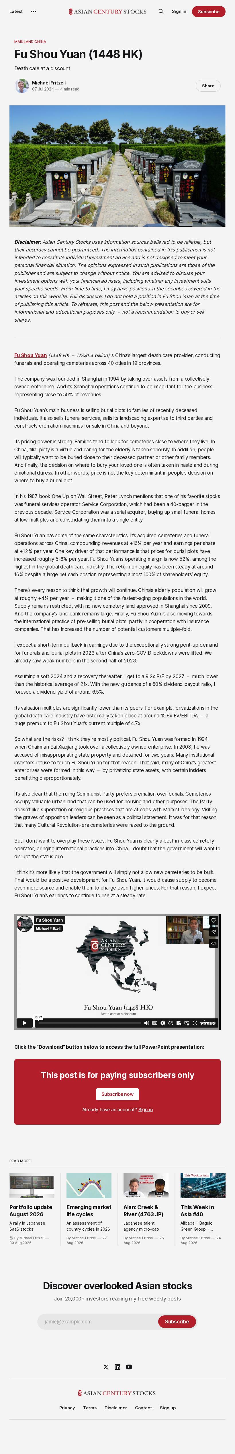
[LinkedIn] (117, 1367)
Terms (90, 1407)
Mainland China (30, 41)
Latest (16, 11)
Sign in (179, 11)
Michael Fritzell (49, 83)
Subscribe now (117, 1094)
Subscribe (209, 11)
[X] (106, 1367)
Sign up (168, 1407)
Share (208, 85)
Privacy (67, 1407)
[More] (33, 11)
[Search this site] (161, 11)
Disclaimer (116, 1407)
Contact (143, 1407)
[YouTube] (129, 1367)
